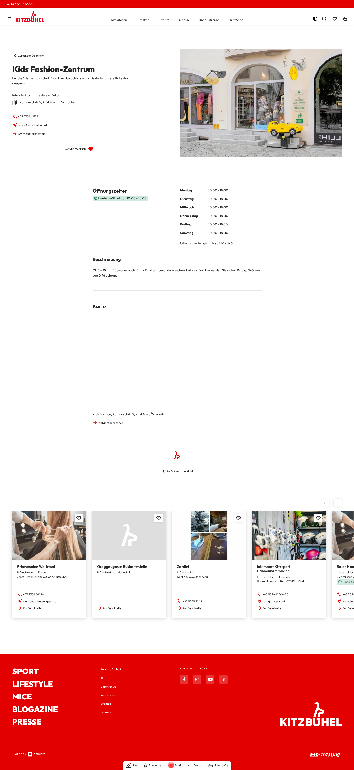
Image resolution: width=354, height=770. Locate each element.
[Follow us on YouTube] (210, 679)
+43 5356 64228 (33, 594)
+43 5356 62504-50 (275, 594)
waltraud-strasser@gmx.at (40, 601)
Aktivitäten (119, 20)
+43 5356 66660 (23, 4)
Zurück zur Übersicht (31, 55)
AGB (103, 678)
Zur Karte (67, 102)
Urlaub (184, 20)
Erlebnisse (155, 765)
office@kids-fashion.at (32, 125)
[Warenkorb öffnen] (345, 19)
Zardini (183, 566)
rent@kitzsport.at (274, 601)
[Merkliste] (335, 19)
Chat (178, 765)
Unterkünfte (221, 765)
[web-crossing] (325, 754)
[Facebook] (184, 679)
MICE (22, 697)
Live (134, 765)
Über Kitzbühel (209, 20)
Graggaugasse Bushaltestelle (122, 566)
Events (164, 20)
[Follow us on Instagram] (197, 679)
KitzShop (236, 20)
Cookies (105, 712)
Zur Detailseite (32, 608)
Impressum (107, 695)
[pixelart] (29, 755)
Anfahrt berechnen (111, 423)
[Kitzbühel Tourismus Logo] (30, 16)
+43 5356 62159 (28, 116)
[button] (9, 19)
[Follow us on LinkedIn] (223, 679)
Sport (25, 671)
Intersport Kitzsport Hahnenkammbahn (273, 568)
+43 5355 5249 (192, 601)
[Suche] (324, 19)
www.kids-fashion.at (31, 133)
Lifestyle (143, 20)
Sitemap (105, 703)
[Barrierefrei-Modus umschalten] (315, 19)
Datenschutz (108, 686)
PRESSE (26, 722)
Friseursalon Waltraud (36, 566)
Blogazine (35, 709)
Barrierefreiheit (110, 669)
